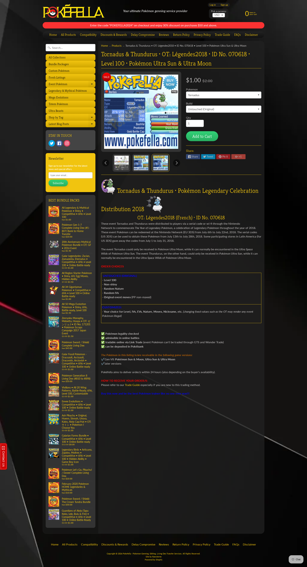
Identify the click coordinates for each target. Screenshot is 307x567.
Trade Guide (222, 35)
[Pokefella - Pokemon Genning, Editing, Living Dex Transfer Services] (74, 11)
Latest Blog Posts (72, 124)
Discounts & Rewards (114, 35)
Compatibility (88, 35)
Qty (188, 117)
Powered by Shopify (153, 559)
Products (117, 45)
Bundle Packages (59, 64)
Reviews (164, 35)
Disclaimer (251, 35)
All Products (68, 35)
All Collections (57, 57)
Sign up (224, 5)
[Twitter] (52, 143)
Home (53, 35)
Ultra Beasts (56, 111)
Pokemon (192, 89)
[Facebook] (59, 143)
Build (189, 103)
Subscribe (58, 183)
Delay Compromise (143, 35)
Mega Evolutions (58, 97)
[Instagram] (67, 143)
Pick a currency (218, 11)
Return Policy (181, 35)
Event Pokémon (72, 84)
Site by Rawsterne (153, 556)
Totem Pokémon (58, 104)
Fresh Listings (57, 77)
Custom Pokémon (59, 71)
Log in (213, 5)
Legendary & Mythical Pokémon (68, 91)
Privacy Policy (202, 35)
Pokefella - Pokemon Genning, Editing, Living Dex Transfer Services (152, 553)
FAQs (237, 35)
